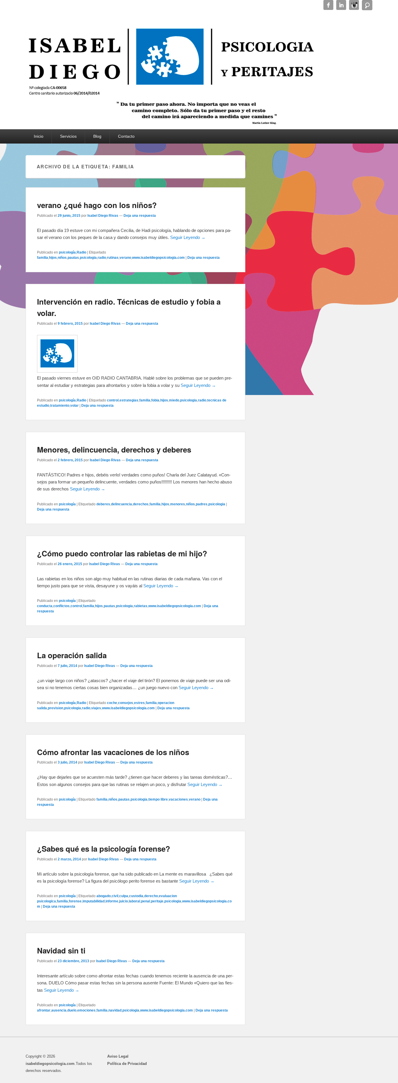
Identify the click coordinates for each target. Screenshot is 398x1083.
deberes (103, 504)
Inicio (38, 136)
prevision (55, 708)
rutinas (113, 258)
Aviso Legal (117, 1056)
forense (75, 901)
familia (42, 258)
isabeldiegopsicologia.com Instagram (354, 5)
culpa (123, 896)
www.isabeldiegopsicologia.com (158, 258)
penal (145, 901)
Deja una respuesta (140, 216)
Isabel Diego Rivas (102, 216)
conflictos (61, 606)
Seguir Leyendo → (187, 237)
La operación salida (72, 655)
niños (62, 258)
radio (102, 258)
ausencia (58, 1010)
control (113, 400)
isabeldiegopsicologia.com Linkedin (341, 5)
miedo (174, 400)
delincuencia (121, 504)
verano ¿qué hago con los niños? (97, 205)
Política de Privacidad (127, 1063)
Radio (81, 252)
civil (115, 896)
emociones (86, 1010)
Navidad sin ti (61, 950)
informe (111, 901)
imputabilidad (93, 901)
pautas (73, 258)
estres (139, 703)
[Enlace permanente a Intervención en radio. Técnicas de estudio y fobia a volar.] (57, 370)
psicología (67, 252)
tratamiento (59, 405)
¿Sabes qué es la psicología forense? (103, 848)
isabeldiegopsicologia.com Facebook (328, 5)
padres (201, 504)
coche (112, 703)
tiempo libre (158, 799)
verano (125, 258)
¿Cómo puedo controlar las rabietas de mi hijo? (122, 553)
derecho (151, 896)
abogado (103, 896)
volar (74, 405)
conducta (44, 606)
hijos (53, 258)
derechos (141, 504)
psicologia (88, 258)
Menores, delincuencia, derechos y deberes (114, 449)
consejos (125, 703)
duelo (71, 1010)
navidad (114, 1010)
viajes (96, 708)
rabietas (140, 606)
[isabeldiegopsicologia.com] (171, 56)
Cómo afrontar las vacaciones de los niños (113, 752)
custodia (136, 896)
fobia (155, 400)
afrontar (43, 1010)
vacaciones (178, 799)
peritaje (157, 901)
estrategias (128, 400)
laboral (134, 901)
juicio (123, 901)
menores (177, 504)
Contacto (126, 136)
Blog (97, 136)
